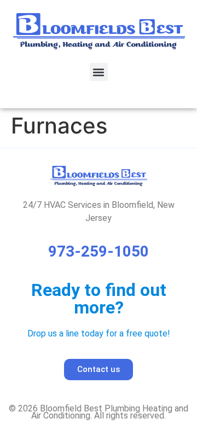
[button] (99, 72)
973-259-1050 (98, 251)
